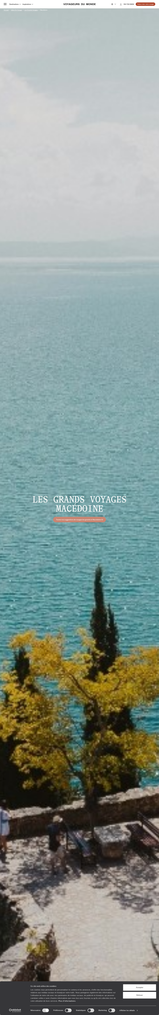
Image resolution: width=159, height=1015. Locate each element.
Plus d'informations (67, 1001)
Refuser (139, 995)
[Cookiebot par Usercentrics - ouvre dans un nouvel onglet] (15, 1010)
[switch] (68, 1010)
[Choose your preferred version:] (113, 4)
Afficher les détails (127, 1010)
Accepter (139, 987)
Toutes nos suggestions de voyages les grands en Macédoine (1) (79, 519)
